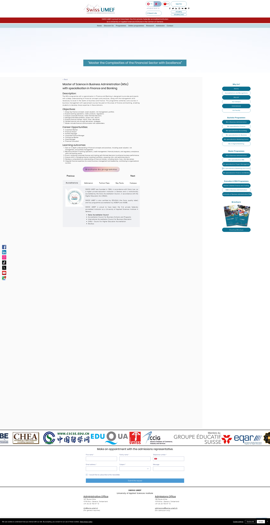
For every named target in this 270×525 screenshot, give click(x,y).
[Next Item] (266, 438)
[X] (4, 268)
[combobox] (135, 468)
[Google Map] (4, 278)
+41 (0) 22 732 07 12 (163, 504)
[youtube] (186, 8)
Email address (91, 464)
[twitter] (173, 8)
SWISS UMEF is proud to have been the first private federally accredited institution (135, 19)
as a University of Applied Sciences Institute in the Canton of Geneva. (135, 21)
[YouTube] (4, 273)
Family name (124, 455)
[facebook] (170, 8)
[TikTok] (4, 262)
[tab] (72, 183)
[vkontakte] (182, 8)
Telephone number (160, 455)
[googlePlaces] (189, 8)
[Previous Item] (4, 438)
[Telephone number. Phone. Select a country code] (156, 459)
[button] (109, 25)
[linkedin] (176, 8)
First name (90, 455)
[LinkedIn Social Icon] (4, 252)
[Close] (267, 521)
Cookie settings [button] (238, 522)
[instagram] (179, 8)
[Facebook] (4, 247)
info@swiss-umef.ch (90, 508)
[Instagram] (4, 257)
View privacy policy (86, 522)
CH (168, 4)
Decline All (250, 522)
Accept (261, 522)
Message (156, 464)
